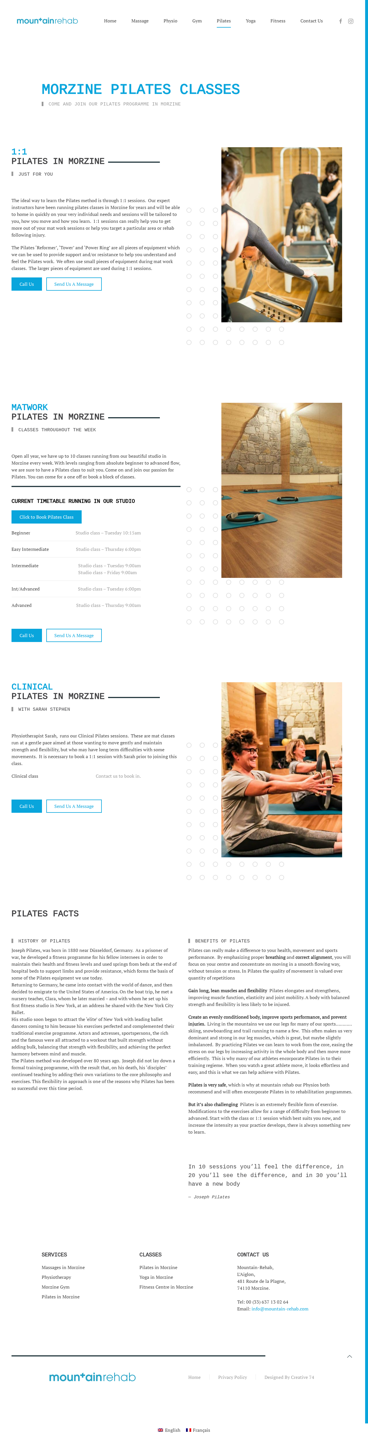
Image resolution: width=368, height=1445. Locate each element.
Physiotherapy (56, 1277)
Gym (197, 21)
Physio (170, 21)
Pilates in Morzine (61, 1296)
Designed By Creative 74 (289, 1377)
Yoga (251, 21)
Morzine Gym (56, 1287)
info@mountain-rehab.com (280, 1309)
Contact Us (311, 21)
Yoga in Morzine (156, 1277)
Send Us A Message (74, 284)
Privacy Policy (232, 1377)
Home (110, 21)
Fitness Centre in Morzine (166, 1287)
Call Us (27, 284)
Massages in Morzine (63, 1267)
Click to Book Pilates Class (47, 517)
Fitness (278, 21)
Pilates (224, 21)
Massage (140, 21)
